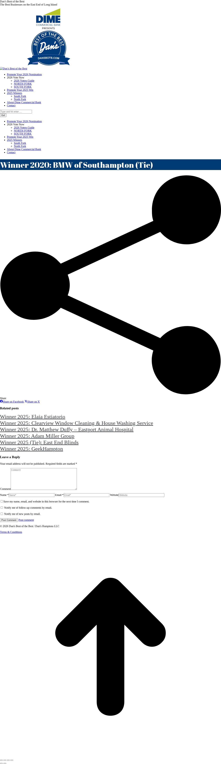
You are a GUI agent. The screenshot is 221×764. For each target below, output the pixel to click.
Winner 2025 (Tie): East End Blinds (39, 442)
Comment (5, 488)
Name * (4, 494)
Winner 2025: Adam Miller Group (37, 436)
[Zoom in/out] (11, 760)
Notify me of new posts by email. (22, 513)
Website (114, 494)
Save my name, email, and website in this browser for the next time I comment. (46, 501)
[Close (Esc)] (1, 760)
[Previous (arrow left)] (1, 763)
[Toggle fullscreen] (8, 760)
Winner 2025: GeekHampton (31, 449)
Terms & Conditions (11, 532)
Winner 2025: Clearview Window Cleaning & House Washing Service (76, 423)
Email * (59, 494)
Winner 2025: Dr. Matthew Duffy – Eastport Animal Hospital (66, 429)
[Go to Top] (110, 756)
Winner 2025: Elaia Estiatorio (32, 417)
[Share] (4, 760)
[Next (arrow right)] (4, 763)
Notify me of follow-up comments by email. (28, 507)
